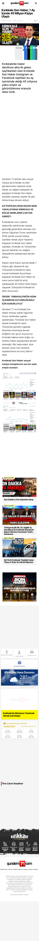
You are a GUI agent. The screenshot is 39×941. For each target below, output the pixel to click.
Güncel (36, 20)
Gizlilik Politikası (17, 869)
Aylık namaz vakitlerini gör (28, 726)
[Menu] (3, 3)
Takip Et (15, 597)
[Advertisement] (7, 52)
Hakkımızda (3, 869)
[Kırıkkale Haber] (19, 3)
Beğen (6, 597)
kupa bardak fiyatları (16, 894)
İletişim (36, 869)
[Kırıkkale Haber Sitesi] (19, 864)
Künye (10, 869)
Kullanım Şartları (28, 869)
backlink (26, 894)
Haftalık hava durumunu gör (27, 686)
